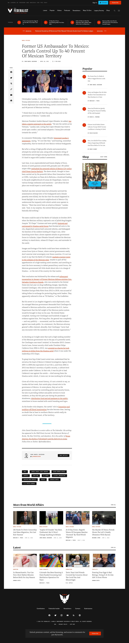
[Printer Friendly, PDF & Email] (11, 101)
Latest (17, 547)
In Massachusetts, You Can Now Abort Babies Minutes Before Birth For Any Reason (24, 575)
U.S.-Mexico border (29, 483)
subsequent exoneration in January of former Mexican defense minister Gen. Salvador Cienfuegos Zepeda (47, 279)
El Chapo (45, 475)
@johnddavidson (36, 456)
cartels (26, 475)
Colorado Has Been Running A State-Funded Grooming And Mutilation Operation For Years (51, 576)
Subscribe (115, 2)
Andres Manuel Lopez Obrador (39, 471)
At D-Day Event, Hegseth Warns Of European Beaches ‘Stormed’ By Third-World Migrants (76, 533)
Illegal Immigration (59, 475)
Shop (85, 157)
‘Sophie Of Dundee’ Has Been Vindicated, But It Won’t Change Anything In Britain (50, 532)
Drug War (35, 475)
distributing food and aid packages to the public (49, 398)
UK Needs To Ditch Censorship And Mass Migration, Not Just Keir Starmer (25, 532)
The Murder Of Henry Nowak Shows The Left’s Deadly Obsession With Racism (103, 532)
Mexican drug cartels (30, 479)
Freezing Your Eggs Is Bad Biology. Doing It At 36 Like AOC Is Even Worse (102, 575)
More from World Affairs (28, 505)
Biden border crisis (59, 471)
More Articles (64, 455)
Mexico (43, 479)
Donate (104, 2)
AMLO (25, 471)
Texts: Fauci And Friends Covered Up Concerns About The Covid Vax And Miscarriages (76, 576)
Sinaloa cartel (54, 479)
